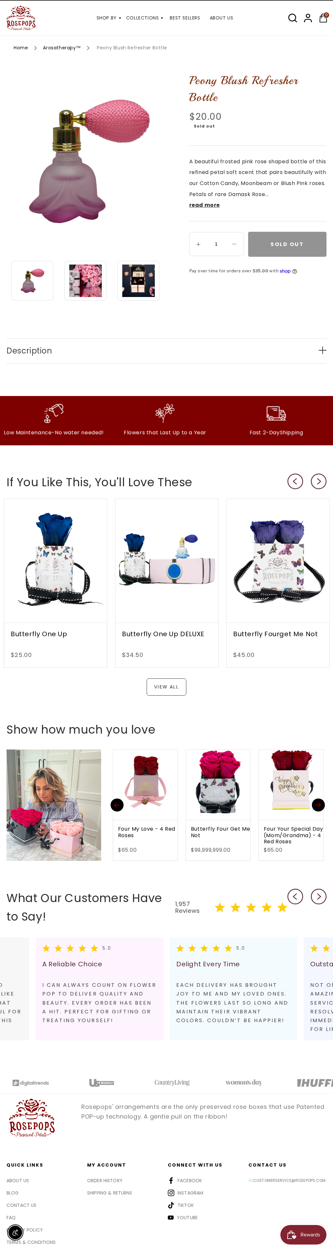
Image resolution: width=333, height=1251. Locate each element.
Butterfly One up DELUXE (163, 633)
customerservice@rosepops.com (289, 1180)
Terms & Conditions (31, 1242)
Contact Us (21, 1205)
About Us (18, 1180)
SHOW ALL (54, 810)
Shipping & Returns (109, 1193)
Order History (105, 1180)
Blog (13, 1193)
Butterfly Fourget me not (275, 633)
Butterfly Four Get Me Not (153, 832)
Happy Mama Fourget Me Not (298, 832)
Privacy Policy (25, 1230)
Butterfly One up (39, 633)
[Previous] (117, 805)
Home (21, 47)
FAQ (11, 1217)
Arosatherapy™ (62, 47)
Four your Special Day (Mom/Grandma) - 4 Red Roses (226, 835)
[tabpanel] (233, 988)
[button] (293, 18)
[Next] (318, 805)
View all (166, 687)
